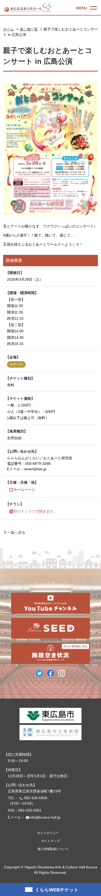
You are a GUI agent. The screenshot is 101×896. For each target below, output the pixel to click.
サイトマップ (50, 841)
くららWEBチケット (56, 889)
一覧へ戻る (16, 532)
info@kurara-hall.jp (43, 817)
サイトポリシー (48, 833)
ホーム (8, 29)
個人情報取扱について (53, 849)
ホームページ (24, 490)
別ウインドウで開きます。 (35, 511)
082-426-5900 (33, 798)
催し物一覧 (29, 29)
